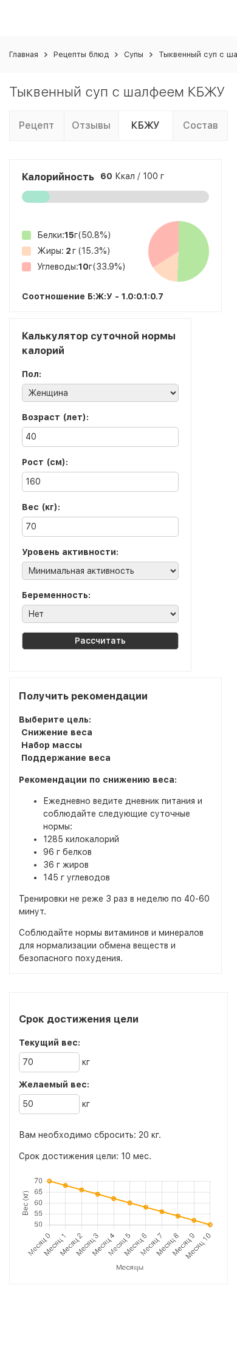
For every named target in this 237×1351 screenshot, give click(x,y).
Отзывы (91, 125)
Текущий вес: (49, 1042)
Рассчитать (100, 640)
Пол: (31, 374)
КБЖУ (145, 125)
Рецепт (36, 125)
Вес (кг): (41, 507)
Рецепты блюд (81, 54)
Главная (23, 54)
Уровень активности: (70, 552)
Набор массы (51, 745)
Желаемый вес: (54, 1084)
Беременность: (56, 595)
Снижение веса (56, 732)
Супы (133, 54)
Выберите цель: (55, 719)
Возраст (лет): (55, 417)
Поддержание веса (66, 758)
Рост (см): (45, 462)
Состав (200, 125)
